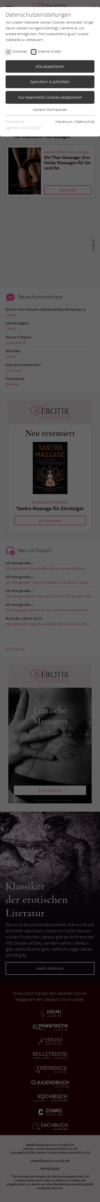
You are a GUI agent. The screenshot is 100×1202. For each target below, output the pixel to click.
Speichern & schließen (50, 81)
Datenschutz (84, 121)
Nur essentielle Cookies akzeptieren (50, 97)
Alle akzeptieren (50, 66)
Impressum (64, 121)
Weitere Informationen (50, 109)
